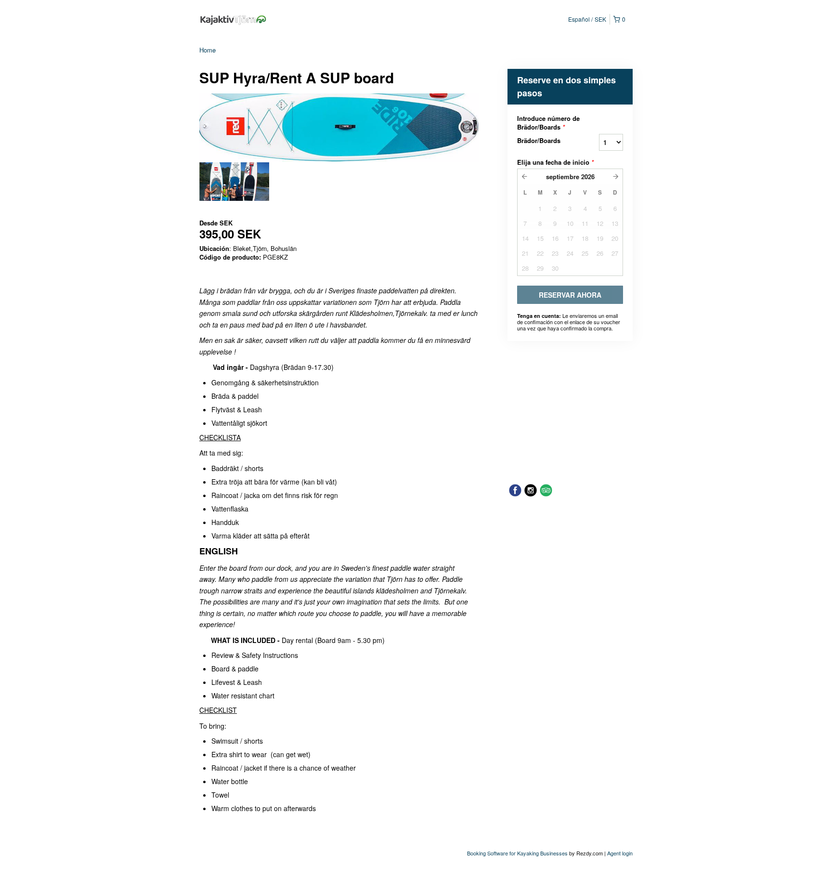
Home (207, 49)
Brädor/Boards (538, 140)
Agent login (620, 853)
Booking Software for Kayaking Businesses (518, 853)
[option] (234, 181)
